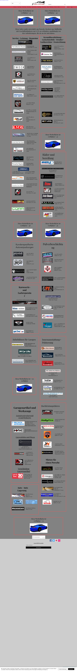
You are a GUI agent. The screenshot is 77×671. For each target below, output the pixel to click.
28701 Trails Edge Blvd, (31, 177)
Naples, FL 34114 (30, 159)
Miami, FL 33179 (58, 348)
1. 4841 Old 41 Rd (16, 171)
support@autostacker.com (30, 346)
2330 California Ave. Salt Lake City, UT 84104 (29, 461)
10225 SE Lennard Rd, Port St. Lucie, (59, 189)
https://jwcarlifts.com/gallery (25, 356)
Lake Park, (57, 90)
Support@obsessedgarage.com (25, 449)
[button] (71, 7)
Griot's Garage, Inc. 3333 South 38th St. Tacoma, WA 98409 (28, 475)
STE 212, (28, 158)
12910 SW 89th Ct (30, 66)
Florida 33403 (57, 91)
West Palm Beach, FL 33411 (59, 83)
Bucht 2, (53, 374)
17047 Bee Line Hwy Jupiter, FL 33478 (59, 426)
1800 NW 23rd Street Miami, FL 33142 (31, 81)
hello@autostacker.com (30, 343)
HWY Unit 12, (57, 89)
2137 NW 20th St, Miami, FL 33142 (58, 162)
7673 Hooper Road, (53, 372)
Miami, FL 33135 (30, 75)
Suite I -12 (56, 81)
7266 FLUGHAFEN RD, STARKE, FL (60, 420)
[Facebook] (51, 540)
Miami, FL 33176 (30, 67)
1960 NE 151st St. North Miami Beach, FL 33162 (59, 54)
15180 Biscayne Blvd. (58, 75)
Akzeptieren (71, 669)
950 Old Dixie (57, 87)
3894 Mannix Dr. (30, 157)
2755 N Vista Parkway (58, 80)
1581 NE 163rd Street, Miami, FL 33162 (58, 60)
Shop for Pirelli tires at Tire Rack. (4, 0)
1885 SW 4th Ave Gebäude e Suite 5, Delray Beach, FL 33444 (32, 135)
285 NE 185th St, (58, 347)
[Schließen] (75, 669)
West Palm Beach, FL (53, 375)
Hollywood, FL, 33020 (32, 96)
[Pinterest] (56, 540)
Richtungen (29, 186)
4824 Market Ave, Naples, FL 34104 (30, 331)
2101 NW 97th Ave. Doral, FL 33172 (53, 171)
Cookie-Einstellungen (63, 669)
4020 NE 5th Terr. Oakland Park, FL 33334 (60, 355)
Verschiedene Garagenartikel (23, 469)
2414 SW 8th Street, (31, 74)
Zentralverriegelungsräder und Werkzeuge (24, 417)
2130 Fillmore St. (30, 94)
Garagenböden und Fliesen (25, 437)
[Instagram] (59, 540)
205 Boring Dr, (29, 452)
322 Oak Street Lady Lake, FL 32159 (25, 447)
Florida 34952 (57, 191)
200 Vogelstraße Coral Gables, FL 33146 (32, 47)
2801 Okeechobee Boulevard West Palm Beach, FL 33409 (31, 142)
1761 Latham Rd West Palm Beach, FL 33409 (31, 150)
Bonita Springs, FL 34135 (17, 173)
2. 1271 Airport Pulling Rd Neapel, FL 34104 (30, 172)
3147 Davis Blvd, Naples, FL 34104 (30, 164)
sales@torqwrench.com (30, 425)
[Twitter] (54, 540)
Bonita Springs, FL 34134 (31, 179)
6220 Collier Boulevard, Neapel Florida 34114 (59, 96)
